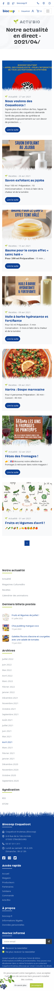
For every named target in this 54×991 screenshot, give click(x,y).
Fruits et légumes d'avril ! (25, 523)
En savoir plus (20, 985)
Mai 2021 (7, 736)
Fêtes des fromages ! (21, 456)
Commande (8, 895)
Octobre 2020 (9, 775)
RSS (4, 798)
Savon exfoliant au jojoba (24, 180)
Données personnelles (13, 924)
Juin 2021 (7, 731)
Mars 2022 (7, 681)
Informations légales (12, 920)
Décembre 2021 (10, 697)
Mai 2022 (7, 670)
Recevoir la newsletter (16, 948)
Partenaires (7, 886)
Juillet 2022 (7, 659)
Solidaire (6, 891)
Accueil (5, 873)
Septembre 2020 (10, 780)
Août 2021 (7, 719)
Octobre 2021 (9, 708)
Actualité (12, 96)
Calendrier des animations (15, 595)
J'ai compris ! (36, 985)
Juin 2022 (7, 664)
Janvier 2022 (8, 692)
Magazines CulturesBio (13, 584)
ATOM (5, 803)
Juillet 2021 (7, 725)
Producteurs (8, 882)
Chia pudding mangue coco (25, 625)
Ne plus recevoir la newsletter (20, 951)
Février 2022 (8, 686)
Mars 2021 (7, 747)
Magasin (6, 877)
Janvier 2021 (8, 758)
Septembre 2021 (10, 714)
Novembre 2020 (10, 769)
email (32, 966)
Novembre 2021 (10, 703)
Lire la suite (12, 129)
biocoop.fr (22, 3)
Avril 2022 (7, 675)
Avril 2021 (7, 742)
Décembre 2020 (10, 764)
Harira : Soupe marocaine (24, 389)
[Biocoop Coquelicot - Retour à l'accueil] (16, 10)
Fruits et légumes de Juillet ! (25, 615)
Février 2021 (8, 753)
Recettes (12, 176)
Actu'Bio (6, 899)
